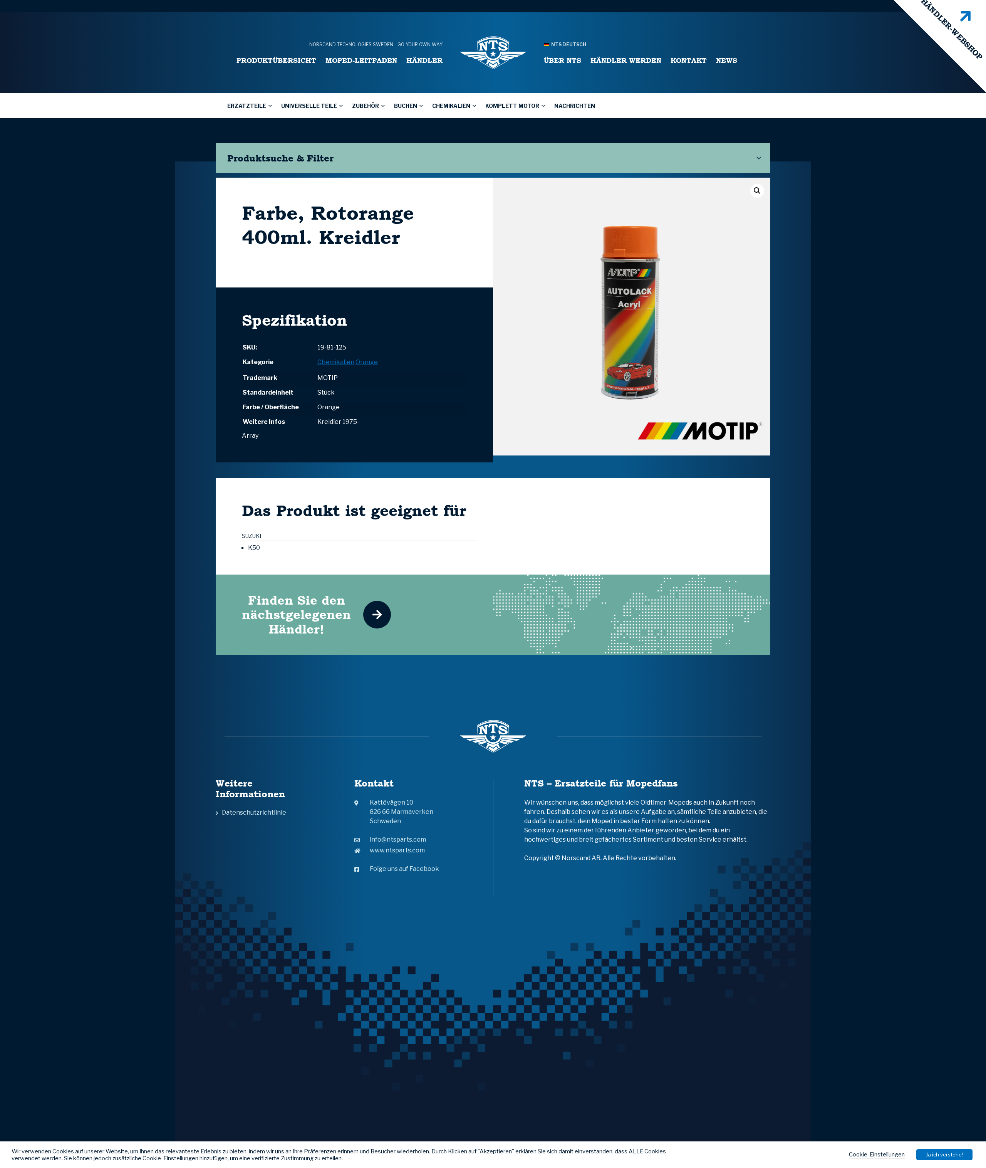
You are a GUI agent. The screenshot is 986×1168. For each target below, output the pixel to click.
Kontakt (689, 60)
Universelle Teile (309, 106)
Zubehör (365, 106)
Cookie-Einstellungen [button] (877, 1154)
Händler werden (625, 60)
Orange (366, 362)
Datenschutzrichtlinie (254, 812)
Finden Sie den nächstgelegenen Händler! (296, 614)
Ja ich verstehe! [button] (944, 1154)
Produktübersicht (276, 60)
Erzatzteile (246, 106)
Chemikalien (451, 106)
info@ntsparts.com (398, 839)
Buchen (405, 106)
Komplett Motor (512, 106)
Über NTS (562, 60)
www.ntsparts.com (397, 850)
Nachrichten (574, 106)
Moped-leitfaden (361, 60)
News (726, 60)
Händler (424, 60)
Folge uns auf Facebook (404, 868)
